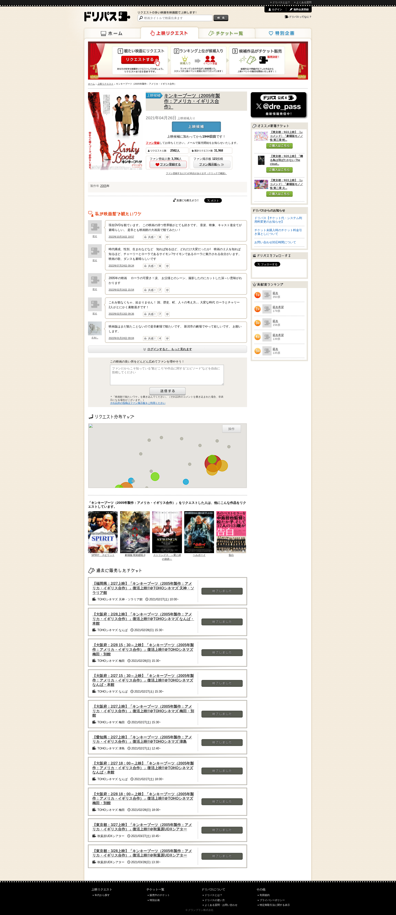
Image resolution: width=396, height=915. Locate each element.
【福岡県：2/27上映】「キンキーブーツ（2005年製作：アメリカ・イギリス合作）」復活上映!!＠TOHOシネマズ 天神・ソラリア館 (143, 588)
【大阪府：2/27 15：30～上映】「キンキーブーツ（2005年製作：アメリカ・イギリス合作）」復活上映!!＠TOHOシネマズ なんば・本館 (143, 680)
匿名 (95, 236)
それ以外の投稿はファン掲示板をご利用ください (137, 403)
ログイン (277, 9)
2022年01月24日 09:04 (121, 338)
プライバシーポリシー (272, 900)
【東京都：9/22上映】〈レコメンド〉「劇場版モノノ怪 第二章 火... (286, 184)
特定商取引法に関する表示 (275, 905)
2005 (103, 186)
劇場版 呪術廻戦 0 (135, 555)
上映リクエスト (169, 33)
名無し (94, 337)
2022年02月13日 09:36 (121, 313)
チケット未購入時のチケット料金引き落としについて (278, 232)
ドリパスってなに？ (300, 16)
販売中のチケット (160, 895)
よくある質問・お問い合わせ (221, 905)
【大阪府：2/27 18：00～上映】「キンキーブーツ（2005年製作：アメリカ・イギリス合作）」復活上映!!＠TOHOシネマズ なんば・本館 (143, 767)
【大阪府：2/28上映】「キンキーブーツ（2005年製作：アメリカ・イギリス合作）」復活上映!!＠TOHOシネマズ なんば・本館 (143, 618)
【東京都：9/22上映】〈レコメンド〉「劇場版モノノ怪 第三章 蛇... (286, 135)
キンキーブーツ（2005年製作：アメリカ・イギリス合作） (192, 101)
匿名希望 (278, 307)
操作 (231, 428)
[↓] (167, 237)
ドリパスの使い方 (215, 900)
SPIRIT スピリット (103, 555)
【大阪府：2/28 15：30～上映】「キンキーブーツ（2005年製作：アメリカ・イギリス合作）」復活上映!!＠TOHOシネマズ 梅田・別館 (143, 649)
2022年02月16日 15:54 (121, 289)
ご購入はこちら (279, 146)
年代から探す (102, 895)
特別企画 (282, 33)
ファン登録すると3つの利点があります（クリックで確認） (196, 173)
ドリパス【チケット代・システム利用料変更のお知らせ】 (278, 219)
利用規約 (265, 895)
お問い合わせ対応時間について (275, 242)
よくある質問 (303, 2)
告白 (231, 555)
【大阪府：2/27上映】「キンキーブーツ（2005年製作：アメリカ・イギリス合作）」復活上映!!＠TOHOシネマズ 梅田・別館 (143, 710)
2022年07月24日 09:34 (121, 265)
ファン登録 (153, 142)
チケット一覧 (226, 33)
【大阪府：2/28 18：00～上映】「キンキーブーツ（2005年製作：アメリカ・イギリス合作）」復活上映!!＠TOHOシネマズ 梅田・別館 (143, 798)
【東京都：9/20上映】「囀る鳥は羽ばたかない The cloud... (286, 160)
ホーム (112, 33)
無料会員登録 (301, 9)
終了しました (222, 591)
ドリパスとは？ (281, 2)
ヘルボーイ (199, 555)
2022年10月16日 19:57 (121, 236)
